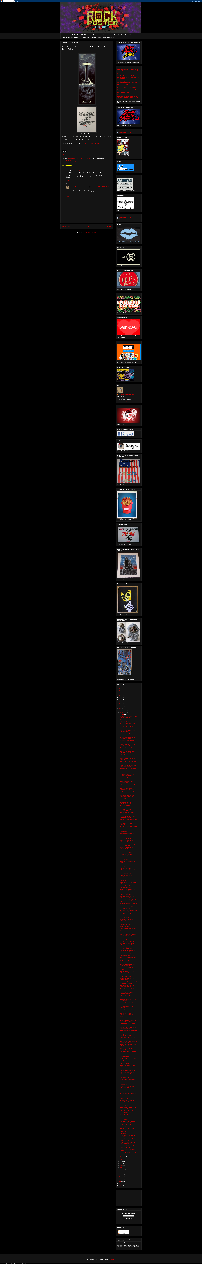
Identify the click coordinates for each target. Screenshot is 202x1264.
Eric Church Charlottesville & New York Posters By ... (128, 1000)
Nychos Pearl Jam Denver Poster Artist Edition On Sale (128, 765)
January (122, 1174)
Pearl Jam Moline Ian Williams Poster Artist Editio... (127, 907)
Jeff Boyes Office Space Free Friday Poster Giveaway (127, 1101)
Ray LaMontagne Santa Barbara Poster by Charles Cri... (128, 947)
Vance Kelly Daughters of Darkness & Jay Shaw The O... (128, 869)
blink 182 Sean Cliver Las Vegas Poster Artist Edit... (128, 1017)
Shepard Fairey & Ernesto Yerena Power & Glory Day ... (128, 769)
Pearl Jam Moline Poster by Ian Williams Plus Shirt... (127, 975)
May (121, 1165)
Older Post (108, 226)
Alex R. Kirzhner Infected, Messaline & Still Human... (127, 806)
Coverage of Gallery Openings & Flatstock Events (75, 37)
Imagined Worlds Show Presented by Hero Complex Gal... (128, 982)
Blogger (113, 1259)
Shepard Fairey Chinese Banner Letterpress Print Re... (128, 1108)
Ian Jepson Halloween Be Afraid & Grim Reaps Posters (128, 904)
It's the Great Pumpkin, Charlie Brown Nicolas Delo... (127, 817)
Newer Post (66, 226)
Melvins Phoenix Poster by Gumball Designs (126, 848)
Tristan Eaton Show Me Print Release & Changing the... (127, 796)
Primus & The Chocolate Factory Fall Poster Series (128, 1045)
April (121, 1167)
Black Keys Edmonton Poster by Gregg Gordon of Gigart (128, 752)
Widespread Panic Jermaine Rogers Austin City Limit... (127, 996)
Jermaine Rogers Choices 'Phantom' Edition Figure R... (127, 734)
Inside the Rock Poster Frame (76, 158)
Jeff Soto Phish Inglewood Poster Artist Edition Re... (128, 762)
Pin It (63, 154)
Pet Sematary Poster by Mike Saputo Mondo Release (127, 741)
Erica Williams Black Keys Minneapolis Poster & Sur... (127, 789)
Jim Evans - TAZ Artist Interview (127, 941)
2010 (120, 1183)
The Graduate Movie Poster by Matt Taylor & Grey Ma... (127, 890)
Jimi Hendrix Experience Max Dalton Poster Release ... (127, 893)
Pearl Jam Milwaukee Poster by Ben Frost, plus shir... (127, 938)
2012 (120, 1179)
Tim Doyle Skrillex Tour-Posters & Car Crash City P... (128, 792)
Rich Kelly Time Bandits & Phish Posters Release (127, 731)
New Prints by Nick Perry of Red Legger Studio (128, 1153)
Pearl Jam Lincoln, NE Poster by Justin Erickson (128, 1129)
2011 (120, 1181)
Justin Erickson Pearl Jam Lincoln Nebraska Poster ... (128, 1038)
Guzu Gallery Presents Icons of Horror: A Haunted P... (127, 1073)
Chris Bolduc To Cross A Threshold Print (126, 809)
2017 (120, 701)
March (121, 1169)
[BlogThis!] (99, 158)
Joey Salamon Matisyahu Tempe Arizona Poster (128, 830)
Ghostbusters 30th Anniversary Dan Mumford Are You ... (127, 775)
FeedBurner (132, 1221)
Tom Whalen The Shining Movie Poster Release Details (128, 851)
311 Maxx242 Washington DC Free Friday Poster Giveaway (127, 855)
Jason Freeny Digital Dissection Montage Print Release (127, 1080)
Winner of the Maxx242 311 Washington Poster (126, 841)
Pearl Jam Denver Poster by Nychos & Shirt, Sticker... (127, 886)
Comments (122, 1233)
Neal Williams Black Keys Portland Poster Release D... (128, 717)
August (122, 1159)
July (121, 1161)
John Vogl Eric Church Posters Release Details (127, 1055)
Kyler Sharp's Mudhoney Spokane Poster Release (128, 820)
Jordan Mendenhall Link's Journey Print (126, 1083)
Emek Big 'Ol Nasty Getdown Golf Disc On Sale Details (128, 1021)
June (121, 1163)
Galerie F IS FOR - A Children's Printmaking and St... (127, 993)
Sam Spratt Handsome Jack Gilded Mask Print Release (127, 897)
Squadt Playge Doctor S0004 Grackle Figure (127, 782)
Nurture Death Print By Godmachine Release (126, 1115)
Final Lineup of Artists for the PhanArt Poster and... (127, 813)
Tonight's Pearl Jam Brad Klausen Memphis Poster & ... (128, 1059)
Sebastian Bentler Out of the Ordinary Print (127, 834)
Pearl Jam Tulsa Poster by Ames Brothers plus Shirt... (128, 1146)
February (122, 1172)
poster (77, 161)
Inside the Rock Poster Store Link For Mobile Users (126, 34)
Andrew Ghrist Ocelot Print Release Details (126, 755)
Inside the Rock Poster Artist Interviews (79, 34)
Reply (67, 180)
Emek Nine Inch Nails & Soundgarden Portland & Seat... (128, 1069)
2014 (120, 708)
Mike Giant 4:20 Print (125, 926)
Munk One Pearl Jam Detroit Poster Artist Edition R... (127, 944)
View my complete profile (123, 401)
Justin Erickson (70, 161)
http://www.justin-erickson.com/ (90, 143)
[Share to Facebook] (102, 158)
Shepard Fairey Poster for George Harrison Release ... (128, 989)
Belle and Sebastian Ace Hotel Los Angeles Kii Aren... (127, 965)
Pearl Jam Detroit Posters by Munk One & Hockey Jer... (127, 1014)
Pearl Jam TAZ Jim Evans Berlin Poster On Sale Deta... (128, 1028)
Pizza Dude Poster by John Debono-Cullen (126, 931)
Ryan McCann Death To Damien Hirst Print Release (128, 1139)
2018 (120, 699)
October (122, 714)
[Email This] (97, 158)
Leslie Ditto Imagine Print (126, 913)
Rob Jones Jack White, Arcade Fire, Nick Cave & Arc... (127, 872)
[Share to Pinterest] (103, 158)
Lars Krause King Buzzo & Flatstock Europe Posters (126, 876)
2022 (120, 691)
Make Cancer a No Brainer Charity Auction (126, 1048)
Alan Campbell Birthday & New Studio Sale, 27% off (127, 803)
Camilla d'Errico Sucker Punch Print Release (127, 1118)
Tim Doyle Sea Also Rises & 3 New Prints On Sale (127, 1034)
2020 (120, 695)
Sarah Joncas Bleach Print (126, 772)
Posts (120, 1230)
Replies (69, 183)
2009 (120, 1185)
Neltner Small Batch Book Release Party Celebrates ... (127, 954)
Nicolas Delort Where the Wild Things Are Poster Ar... (127, 745)
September (123, 1156)
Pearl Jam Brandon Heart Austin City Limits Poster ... (128, 858)
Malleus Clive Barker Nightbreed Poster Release (128, 979)
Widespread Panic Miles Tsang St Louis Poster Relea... (128, 844)
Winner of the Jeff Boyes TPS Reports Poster (127, 1097)
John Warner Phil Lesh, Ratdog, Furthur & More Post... (128, 1125)
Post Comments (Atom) (90, 232)
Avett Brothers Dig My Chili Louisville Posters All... (126, 1010)
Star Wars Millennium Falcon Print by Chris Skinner (128, 1031)
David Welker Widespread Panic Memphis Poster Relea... (128, 951)
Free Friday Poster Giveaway (101, 34)
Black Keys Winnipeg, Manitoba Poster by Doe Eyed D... (127, 748)
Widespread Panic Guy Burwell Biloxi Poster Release (127, 986)
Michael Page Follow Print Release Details (126, 920)
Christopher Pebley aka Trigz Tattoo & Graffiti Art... (127, 1087)
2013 (120, 1176)
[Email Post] (93, 158)
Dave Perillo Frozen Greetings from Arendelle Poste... (127, 1122)
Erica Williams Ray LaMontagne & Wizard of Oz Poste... (128, 1042)
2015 (120, 706)
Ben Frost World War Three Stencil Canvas (126, 799)
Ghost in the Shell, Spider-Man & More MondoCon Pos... (128, 1143)
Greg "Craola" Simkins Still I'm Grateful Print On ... (127, 916)
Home (63, 34)
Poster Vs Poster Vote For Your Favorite (103, 37)
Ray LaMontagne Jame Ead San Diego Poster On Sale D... (128, 935)
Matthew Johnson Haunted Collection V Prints (126, 923)
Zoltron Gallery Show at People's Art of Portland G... (128, 1062)
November (123, 712)
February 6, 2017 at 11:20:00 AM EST (85, 170)
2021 (120, 693)
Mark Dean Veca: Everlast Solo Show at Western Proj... (127, 1076)
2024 (120, 686)
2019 (120, 697)
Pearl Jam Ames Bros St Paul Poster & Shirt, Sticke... (127, 972)
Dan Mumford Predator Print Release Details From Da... (127, 778)
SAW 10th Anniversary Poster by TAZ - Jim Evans (128, 1104)
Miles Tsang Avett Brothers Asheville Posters (126, 720)
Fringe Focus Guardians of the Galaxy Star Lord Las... (127, 862)
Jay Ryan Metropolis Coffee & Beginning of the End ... (127, 738)
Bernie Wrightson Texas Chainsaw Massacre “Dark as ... (128, 911)
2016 (120, 703)
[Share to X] (100, 158)
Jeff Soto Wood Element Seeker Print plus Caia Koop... (128, 1111)
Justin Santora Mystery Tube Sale (128, 928)
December (123, 710)
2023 (120, 688)
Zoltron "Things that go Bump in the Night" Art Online (128, 837)
